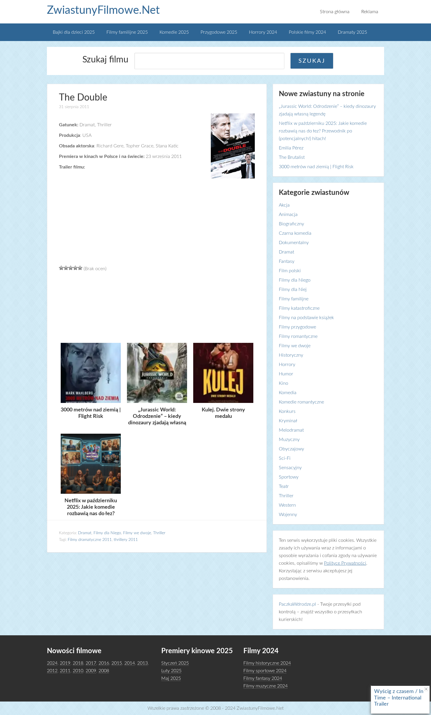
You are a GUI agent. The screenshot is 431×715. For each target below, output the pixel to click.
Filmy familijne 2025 (127, 32)
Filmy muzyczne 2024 (265, 686)
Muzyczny (289, 439)
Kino (283, 383)
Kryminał (288, 420)
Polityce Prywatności (345, 563)
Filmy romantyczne (298, 336)
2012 (52, 670)
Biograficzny (291, 224)
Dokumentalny (294, 242)
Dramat (84, 533)
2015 (116, 663)
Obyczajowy (291, 449)
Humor (286, 374)
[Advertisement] (157, 306)
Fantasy (286, 261)
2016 (104, 663)
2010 (78, 670)
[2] (66, 267)
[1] (61, 267)
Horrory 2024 (263, 32)
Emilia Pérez (291, 148)
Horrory (287, 364)
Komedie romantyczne (301, 402)
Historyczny (291, 355)
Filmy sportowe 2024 (264, 670)
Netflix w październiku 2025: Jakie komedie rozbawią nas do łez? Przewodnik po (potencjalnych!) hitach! (323, 131)
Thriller (159, 533)
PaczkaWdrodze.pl (297, 604)
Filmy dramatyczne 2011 (90, 540)
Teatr (284, 486)
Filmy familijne (293, 299)
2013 (142, 663)
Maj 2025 (171, 678)
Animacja (288, 214)
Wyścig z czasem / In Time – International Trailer (398, 698)
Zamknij (426, 689)
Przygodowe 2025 (219, 32)
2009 (91, 670)
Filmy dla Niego (107, 533)
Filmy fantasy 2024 (262, 678)
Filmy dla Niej (293, 289)
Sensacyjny (290, 467)
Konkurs (287, 411)
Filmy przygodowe (297, 327)
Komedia (287, 392)
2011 (65, 670)
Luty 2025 (171, 670)
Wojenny (288, 514)
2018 (78, 663)
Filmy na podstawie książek (306, 317)
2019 (65, 663)
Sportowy (288, 477)
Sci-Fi (285, 458)
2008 (104, 670)
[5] (80, 267)
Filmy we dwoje (137, 533)
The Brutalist (292, 157)
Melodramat (291, 430)
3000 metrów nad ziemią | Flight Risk (316, 166)
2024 (52, 663)
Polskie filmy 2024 (307, 32)
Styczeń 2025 (175, 663)
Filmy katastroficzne (299, 308)
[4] (75, 267)
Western (287, 505)
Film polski (290, 270)
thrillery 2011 (126, 540)
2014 (129, 663)
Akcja (284, 205)
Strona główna (334, 11)
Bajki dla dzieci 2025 (74, 32)
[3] (70, 267)
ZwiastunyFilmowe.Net (103, 10)
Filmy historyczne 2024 (267, 663)
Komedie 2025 (174, 32)
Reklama (369, 11)
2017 (91, 663)
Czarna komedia (295, 233)
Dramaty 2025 (352, 32)
